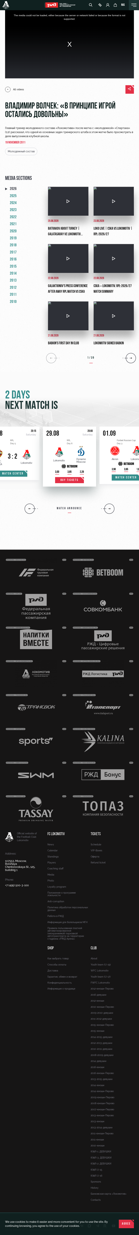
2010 (13, 302)
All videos (18, 89)
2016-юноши (97, 1067)
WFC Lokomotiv (100, 970)
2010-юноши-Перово (102, 1007)
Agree (126, 1223)
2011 (13, 295)
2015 (13, 267)
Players (51, 862)
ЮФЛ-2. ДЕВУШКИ (101, 1163)
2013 (13, 281)
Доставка (52, 970)
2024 (13, 203)
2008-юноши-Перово (102, 1103)
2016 (13, 259)
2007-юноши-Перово (102, 1109)
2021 (13, 224)
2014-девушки (98, 1061)
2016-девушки (98, 994)
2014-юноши (97, 1085)
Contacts (96, 1200)
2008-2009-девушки (102, 1055)
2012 (13, 288)
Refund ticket (98, 862)
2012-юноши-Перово (102, 988)
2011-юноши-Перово (102, 1133)
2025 (13, 196)
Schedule (96, 844)
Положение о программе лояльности (61, 894)
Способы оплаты (56, 964)
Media (50, 874)
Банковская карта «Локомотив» (108, 1193)
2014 (13, 274)
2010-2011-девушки (101, 1049)
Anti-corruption (55, 901)
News (50, 844)
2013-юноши (97, 1121)
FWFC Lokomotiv (100, 982)
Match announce (69, 508)
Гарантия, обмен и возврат (62, 976)
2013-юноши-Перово (102, 1115)
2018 (13, 245)
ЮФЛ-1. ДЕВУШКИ (101, 1151)
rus (123, 5)
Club (94, 948)
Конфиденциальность (59, 982)
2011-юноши (97, 1139)
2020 (13, 231)
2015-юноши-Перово (102, 1025)
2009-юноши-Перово (102, 1097)
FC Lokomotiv (56, 834)
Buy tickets (70, 480)
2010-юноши (97, 1145)
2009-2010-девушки (102, 1012)
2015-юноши (97, 1031)
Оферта (95, 856)
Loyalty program (56, 886)
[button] (30, 509)
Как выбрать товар (58, 958)
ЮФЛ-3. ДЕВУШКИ (101, 1157)
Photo (50, 880)
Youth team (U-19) (101, 964)
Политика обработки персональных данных (67, 908)
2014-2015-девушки (101, 1037)
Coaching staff (55, 868)
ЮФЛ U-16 (96, 1175)
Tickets (96, 834)
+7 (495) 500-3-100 (17, 885)
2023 (13, 210)
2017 (13, 252)
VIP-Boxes (96, 850)
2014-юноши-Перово (102, 1091)
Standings (53, 856)
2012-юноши (97, 1000)
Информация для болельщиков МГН (67, 922)
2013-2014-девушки (101, 1127)
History (94, 1187)
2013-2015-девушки (101, 1079)
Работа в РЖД (55, 916)
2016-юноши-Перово (102, 1073)
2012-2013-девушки (101, 1043)
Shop (50, 948)
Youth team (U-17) (101, 976)
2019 (13, 238)
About (94, 958)
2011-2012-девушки (101, 1018)
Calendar (52, 850)
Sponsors (96, 1181)
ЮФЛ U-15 (96, 1169)
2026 (13, 189)
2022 (13, 217)
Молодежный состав (21, 151)
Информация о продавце (61, 988)
